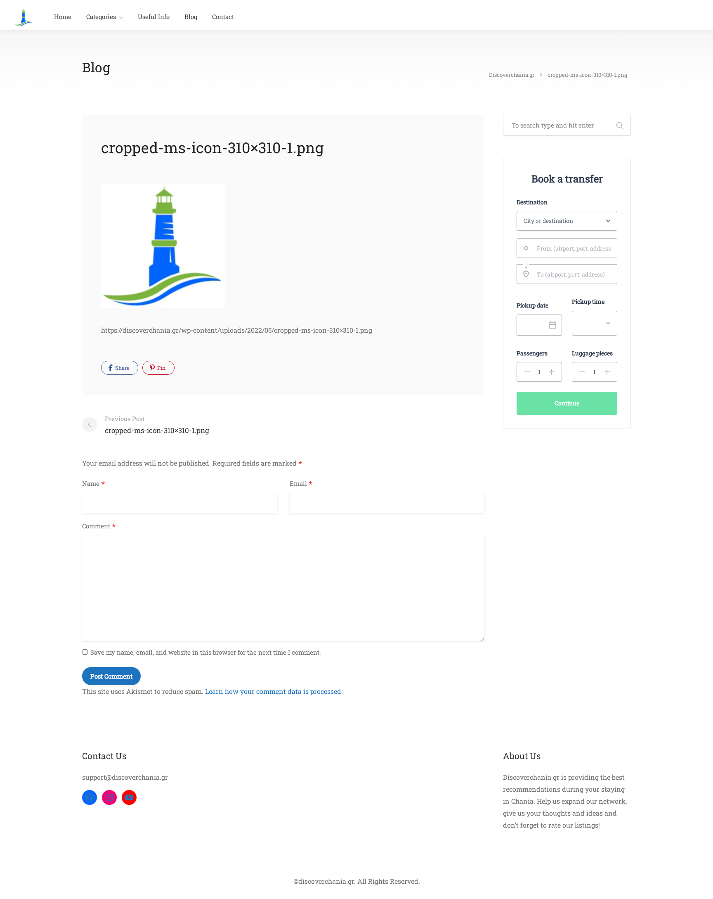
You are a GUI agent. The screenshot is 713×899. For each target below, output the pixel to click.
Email (301, 483)
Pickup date (532, 305)
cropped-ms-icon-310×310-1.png (157, 424)
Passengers (532, 353)
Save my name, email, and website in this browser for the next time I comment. (205, 652)
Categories (101, 16)
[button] (527, 372)
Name (93, 483)
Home (62, 16)
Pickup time (588, 301)
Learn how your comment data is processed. (274, 691)
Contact (223, 16)
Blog (190, 16)
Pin (161, 367)
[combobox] (567, 248)
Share (122, 367)
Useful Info (154, 16)
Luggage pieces (592, 353)
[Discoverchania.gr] (23, 16)
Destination (532, 202)
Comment (99, 526)
